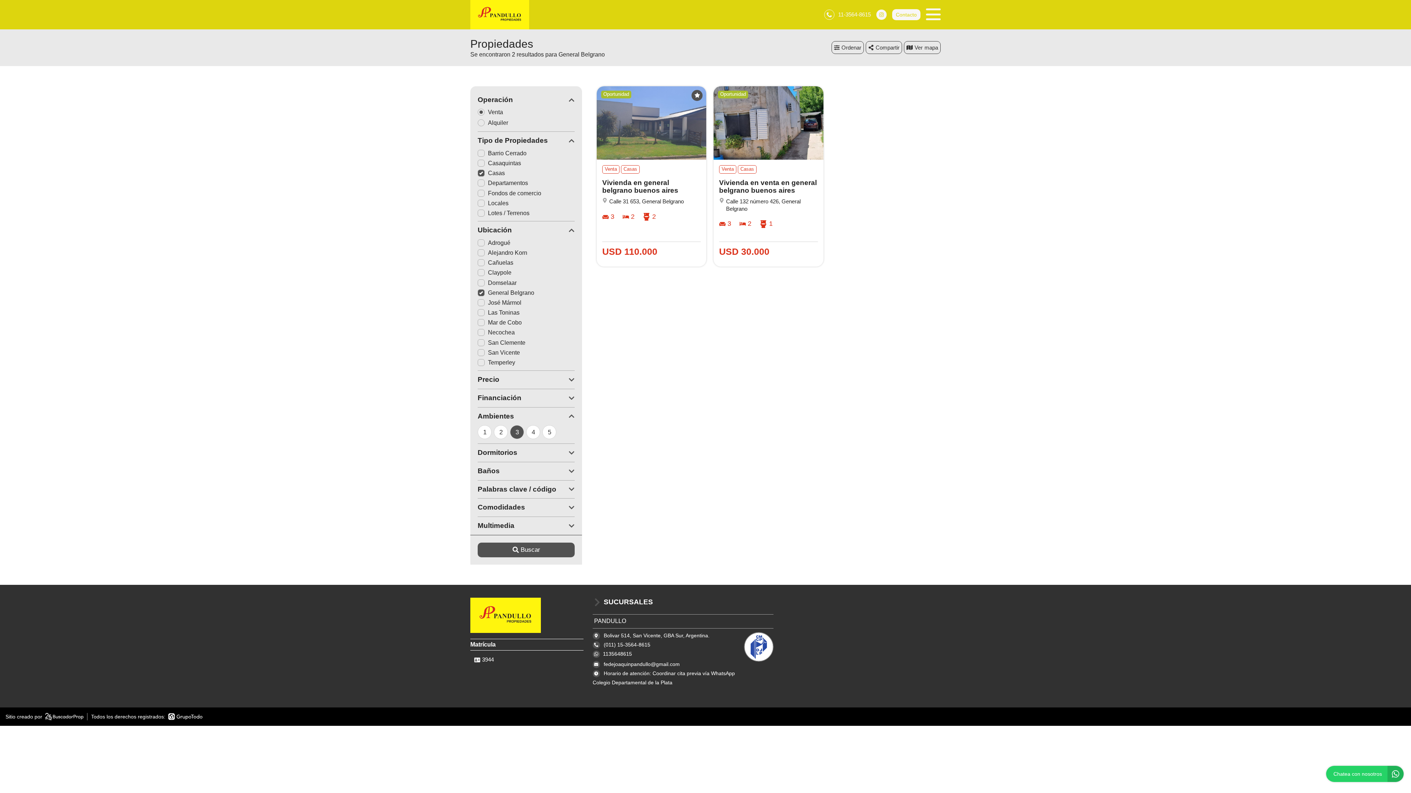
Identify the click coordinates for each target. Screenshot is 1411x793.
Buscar (530, 549)
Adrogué (499, 243)
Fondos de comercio (514, 193)
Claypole (499, 272)
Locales (498, 203)
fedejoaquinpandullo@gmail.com (642, 664)
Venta (495, 112)
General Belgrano (511, 293)
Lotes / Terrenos (508, 213)
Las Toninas (504, 312)
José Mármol (504, 303)
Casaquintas (504, 163)
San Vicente (504, 353)
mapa (931, 47)
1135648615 (617, 654)
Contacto (906, 15)
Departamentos (508, 183)
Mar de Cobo (505, 322)
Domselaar (502, 283)
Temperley (501, 362)
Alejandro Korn (507, 253)
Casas (496, 173)
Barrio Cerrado (507, 153)
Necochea (501, 332)
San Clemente (506, 343)
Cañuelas (500, 263)
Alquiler (498, 123)
